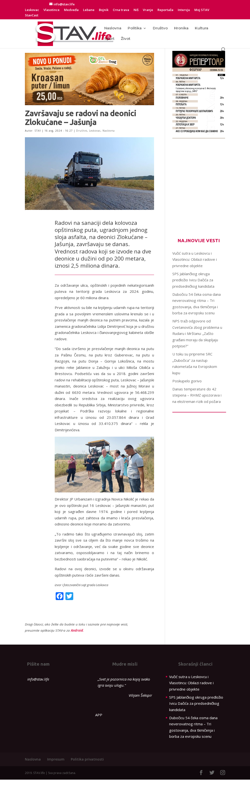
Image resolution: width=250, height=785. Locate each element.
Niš (136, 10)
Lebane (88, 10)
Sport (109, 39)
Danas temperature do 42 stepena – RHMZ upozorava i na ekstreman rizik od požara (196, 395)
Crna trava (121, 10)
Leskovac (32, 10)
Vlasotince (51, 10)
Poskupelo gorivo (187, 380)
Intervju (184, 10)
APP (98, 714)
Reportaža (165, 10)
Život (125, 39)
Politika (135, 28)
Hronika (181, 28)
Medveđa (71, 10)
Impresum (55, 759)
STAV (37, 130)
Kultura (201, 28)
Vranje (148, 10)
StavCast (31, 15)
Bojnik (103, 10)
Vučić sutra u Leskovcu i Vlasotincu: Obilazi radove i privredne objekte (194, 259)
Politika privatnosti (87, 759)
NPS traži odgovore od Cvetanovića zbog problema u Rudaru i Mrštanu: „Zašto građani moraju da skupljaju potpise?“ (197, 333)
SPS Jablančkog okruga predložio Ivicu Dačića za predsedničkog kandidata (193, 280)
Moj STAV (201, 10)
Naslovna (112, 28)
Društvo (160, 28)
